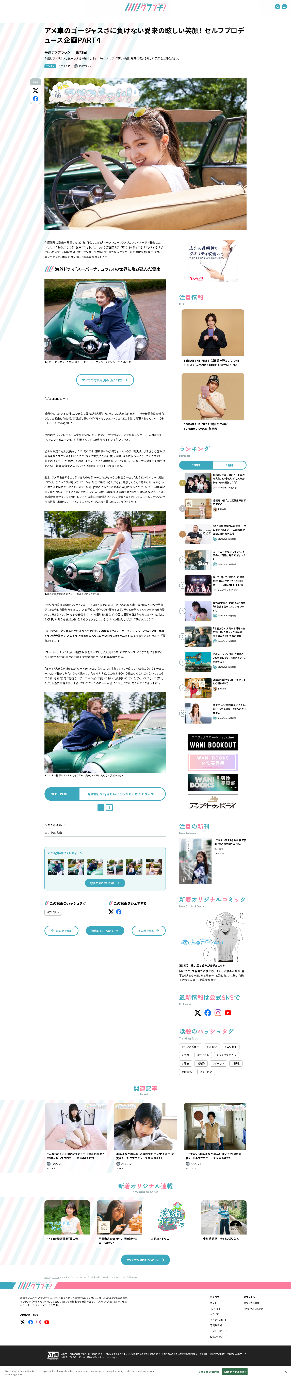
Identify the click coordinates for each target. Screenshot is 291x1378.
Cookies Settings (209, 1371)
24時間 (196, 465)
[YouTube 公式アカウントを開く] (46, 1322)
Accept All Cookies (235, 1371)
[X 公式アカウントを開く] (22, 1322)
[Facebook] (207, 1012)
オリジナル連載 (251, 1303)
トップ (47, 1277)
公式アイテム (216, 1336)
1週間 (229, 465)
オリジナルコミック (253, 1308)
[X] (197, 1012)
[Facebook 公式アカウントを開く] (30, 1322)
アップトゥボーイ (218, 1331)
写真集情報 (216, 1325)
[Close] (285, 1371)
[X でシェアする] (35, 90)
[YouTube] (228, 1012)
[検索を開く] (277, 6)
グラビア (214, 1314)
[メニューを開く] (284, 6)
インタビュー (216, 1308)
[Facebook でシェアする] (35, 98)
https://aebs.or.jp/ (108, 1357)
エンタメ (50, 66)
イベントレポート (218, 1319)
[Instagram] (218, 1012)
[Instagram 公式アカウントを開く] (38, 1322)
